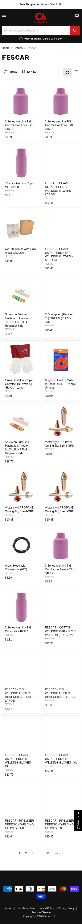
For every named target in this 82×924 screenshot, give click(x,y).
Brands (18, 47)
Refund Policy (46, 908)
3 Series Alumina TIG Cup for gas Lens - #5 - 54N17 (59, 569)
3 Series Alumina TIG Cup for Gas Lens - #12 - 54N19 (20, 125)
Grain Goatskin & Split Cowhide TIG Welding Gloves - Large (19, 383)
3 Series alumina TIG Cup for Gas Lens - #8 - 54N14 (59, 125)
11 (48, 853)
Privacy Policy (66, 908)
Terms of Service (41, 912)
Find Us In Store (25, 908)
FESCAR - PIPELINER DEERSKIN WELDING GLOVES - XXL (19, 824)
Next (58, 853)
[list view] (76, 72)
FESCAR (9, 132)
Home (6, 47)
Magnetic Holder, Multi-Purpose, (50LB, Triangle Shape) (60, 383)
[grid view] (67, 72)
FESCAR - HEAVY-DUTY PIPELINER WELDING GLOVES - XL (61, 758)
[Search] (75, 30)
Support (8, 908)
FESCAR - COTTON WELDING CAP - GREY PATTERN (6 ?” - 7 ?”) (60, 631)
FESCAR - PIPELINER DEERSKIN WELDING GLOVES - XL (59, 824)
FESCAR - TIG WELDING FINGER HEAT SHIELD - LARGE (60, 693)
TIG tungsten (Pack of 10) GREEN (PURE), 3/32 (58, 318)
